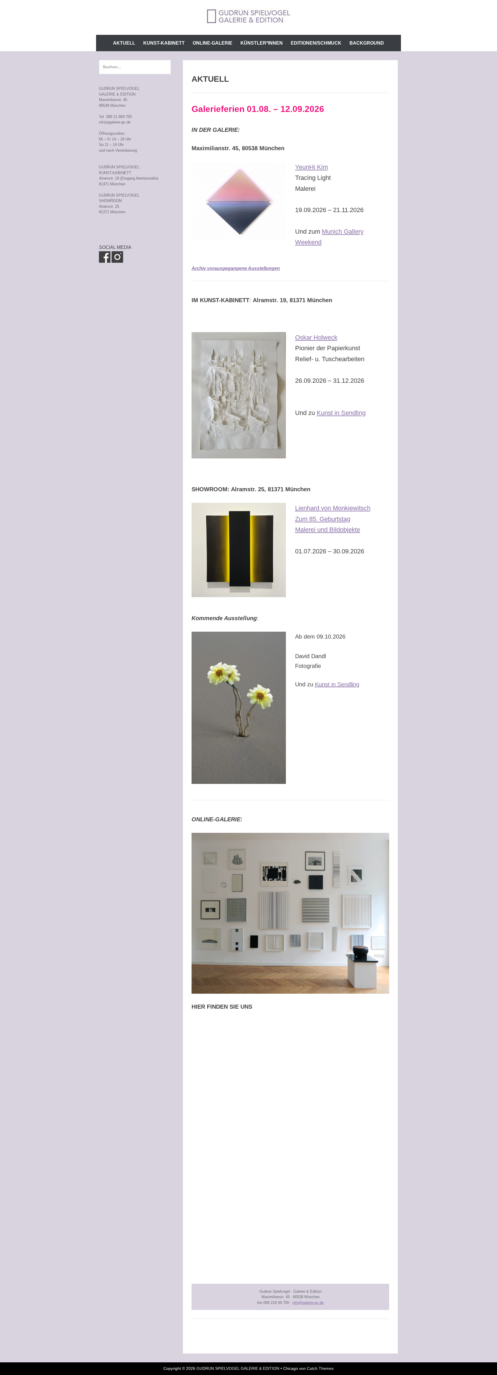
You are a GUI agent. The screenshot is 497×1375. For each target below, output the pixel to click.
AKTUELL (124, 43)
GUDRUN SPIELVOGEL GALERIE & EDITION (237, 1368)
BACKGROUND (366, 43)
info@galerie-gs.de (308, 1302)
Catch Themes (320, 1368)
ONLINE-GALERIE (212, 43)
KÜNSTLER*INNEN (261, 43)
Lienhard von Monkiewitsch (332, 508)
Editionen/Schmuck (316, 43)
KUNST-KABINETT (164, 43)
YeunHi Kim (311, 167)
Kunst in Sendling (341, 412)
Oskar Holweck (316, 337)
